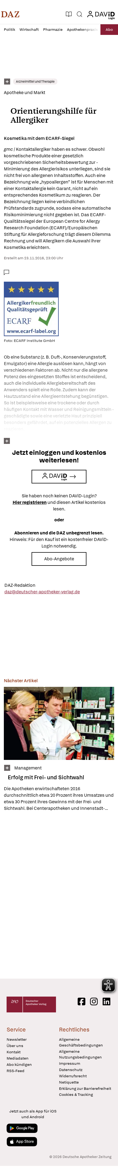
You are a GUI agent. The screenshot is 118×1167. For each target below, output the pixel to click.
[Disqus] (59, 895)
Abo (109, 29)
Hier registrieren (30, 502)
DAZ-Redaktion (19, 585)
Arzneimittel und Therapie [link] (35, 81)
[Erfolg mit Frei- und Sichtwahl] (59, 723)
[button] (10, 14)
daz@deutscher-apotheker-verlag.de (42, 592)
